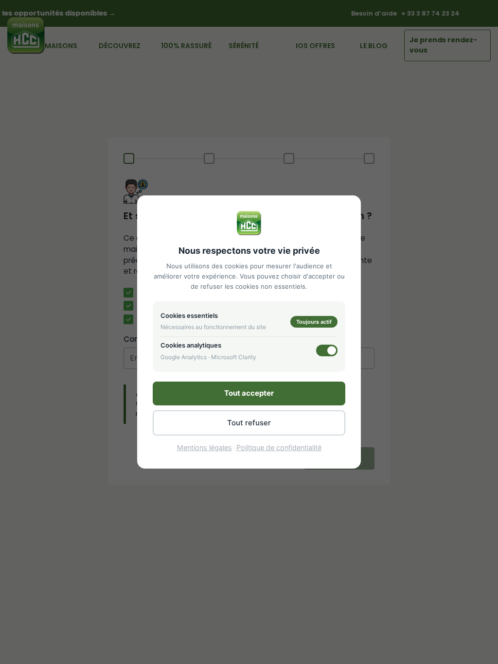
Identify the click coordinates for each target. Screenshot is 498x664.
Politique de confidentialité (278, 447)
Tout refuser (249, 422)
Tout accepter (249, 393)
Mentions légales (204, 447)
